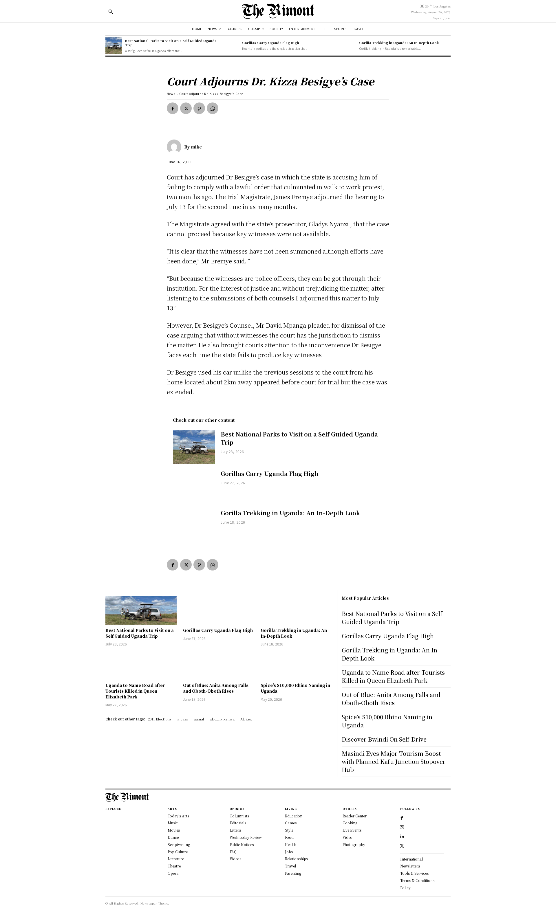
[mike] (175, 147)
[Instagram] (402, 827)
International (411, 858)
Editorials (238, 822)
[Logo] (278, 11)
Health (290, 844)
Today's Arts (178, 815)
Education (293, 815)
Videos (235, 858)
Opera (173, 873)
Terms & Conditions (417, 880)
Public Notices (242, 844)
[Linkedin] (402, 836)
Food (289, 837)
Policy (405, 887)
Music (173, 822)
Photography (354, 844)
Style (289, 830)
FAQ (233, 851)
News (171, 93)
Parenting (293, 873)
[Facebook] (172, 108)
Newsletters (410, 865)
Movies (174, 830)
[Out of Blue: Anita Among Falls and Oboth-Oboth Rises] (219, 665)
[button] (110, 11)
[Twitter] (186, 108)
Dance (173, 837)
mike (196, 147)
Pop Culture (178, 851)
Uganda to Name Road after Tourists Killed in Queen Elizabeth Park (135, 690)
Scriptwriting (179, 844)
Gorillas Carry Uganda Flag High (270, 42)
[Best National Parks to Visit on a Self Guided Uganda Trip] (113, 45)
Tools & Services (414, 873)
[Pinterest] (199, 108)
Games (291, 822)
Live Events (352, 830)
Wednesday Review (246, 837)
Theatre (174, 865)
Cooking (350, 822)
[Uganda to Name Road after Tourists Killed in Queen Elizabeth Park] (141, 665)
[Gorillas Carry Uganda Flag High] (230, 45)
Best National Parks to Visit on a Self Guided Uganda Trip (171, 42)
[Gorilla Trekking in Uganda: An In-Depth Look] (347, 45)
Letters (235, 830)
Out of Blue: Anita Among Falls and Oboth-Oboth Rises (215, 688)
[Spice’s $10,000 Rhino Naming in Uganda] (296, 665)
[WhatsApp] (212, 108)
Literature (176, 858)
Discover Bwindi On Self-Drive (384, 739)
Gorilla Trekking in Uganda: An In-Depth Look (399, 42)
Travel (290, 865)
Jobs (289, 851)
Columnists (239, 815)
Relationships (296, 858)
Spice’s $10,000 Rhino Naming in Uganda (387, 721)
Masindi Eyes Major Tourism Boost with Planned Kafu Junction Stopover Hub (394, 761)
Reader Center (355, 815)
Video (347, 837)
